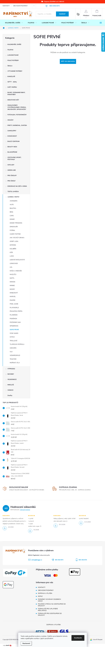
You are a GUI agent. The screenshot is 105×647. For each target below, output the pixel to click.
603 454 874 (59, 560)
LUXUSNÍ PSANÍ (12, 55)
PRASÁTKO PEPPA (16, 311)
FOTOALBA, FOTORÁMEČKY (17, 115)
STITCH (12, 337)
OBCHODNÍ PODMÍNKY (20, 6)
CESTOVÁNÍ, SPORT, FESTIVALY (14, 158)
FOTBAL (12, 230)
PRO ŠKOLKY (12, 175)
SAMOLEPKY (11, 131)
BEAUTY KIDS (12, 147)
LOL (11, 267)
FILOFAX (10, 50)
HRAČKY (10, 120)
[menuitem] (14, 23)
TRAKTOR (13, 359)
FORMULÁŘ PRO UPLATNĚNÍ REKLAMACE (48, 609)
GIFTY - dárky (12, 82)
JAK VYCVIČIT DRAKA (17, 238)
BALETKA (13, 208)
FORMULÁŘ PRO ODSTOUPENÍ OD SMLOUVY (50, 614)
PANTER (12, 300)
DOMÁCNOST (12, 136)
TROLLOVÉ (13, 341)
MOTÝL (12, 278)
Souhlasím (78, 638)
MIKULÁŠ (10, 385)
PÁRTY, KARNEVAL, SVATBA (17, 125)
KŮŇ (11, 252)
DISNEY (12, 219)
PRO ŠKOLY (11, 181)
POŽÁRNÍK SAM (15, 322)
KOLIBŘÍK (13, 249)
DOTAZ (40, 596)
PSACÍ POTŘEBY (13, 60)
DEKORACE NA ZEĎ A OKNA (17, 186)
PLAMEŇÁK (14, 315)
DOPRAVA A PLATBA (45, 593)
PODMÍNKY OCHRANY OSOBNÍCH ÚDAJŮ (49, 600)
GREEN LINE (11, 170)
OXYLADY (10, 165)
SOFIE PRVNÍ (14, 330)
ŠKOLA (9, 66)
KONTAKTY (6, 6)
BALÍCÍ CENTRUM (13, 141)
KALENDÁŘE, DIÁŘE (14, 44)
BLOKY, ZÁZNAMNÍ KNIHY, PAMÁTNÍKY (16, 94)
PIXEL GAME (14, 304)
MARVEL (13, 297)
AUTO (12, 205)
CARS (12, 216)
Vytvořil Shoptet (97, 640)
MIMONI (12, 282)
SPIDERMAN (14, 326)
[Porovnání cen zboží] (7, 645)
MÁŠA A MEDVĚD (16, 271)
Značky (9, 395)
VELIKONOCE (12, 379)
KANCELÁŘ (11, 76)
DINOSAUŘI (14, 227)
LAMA (12, 256)
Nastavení (26, 643)
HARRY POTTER (15, 234)
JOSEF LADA (14, 241)
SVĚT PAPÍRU (12, 87)
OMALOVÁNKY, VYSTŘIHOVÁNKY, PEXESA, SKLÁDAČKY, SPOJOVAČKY (16, 107)
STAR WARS (14, 333)
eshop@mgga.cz (36, 560)
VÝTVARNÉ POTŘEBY (14, 71)
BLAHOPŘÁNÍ (12, 152)
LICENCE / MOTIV (13, 197)
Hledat (62, 14)
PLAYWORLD (14, 308)
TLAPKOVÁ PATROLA (17, 344)
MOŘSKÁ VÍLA (15, 363)
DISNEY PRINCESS (16, 223)
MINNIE (12, 286)
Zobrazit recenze (25, 510)
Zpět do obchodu (68, 61)
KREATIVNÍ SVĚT (13, 100)
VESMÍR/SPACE (15, 355)
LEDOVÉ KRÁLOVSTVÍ (17, 260)
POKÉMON (13, 319)
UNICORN (13, 348)
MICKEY (12, 289)
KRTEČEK (13, 245)
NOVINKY (10, 374)
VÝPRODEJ (11, 369)
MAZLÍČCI (13, 274)
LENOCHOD (14, 263)
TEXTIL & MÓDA (13, 192)
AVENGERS (13, 201)
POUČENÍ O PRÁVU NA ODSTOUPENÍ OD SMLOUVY (52, 605)
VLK (11, 352)
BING (11, 212)
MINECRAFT (14, 293)
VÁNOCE (10, 390)
